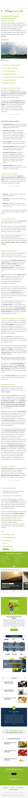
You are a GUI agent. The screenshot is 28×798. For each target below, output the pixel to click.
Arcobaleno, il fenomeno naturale (11, 65)
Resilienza (16, 558)
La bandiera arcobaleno (9, 83)
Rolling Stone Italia (8, 546)
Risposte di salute (13, 789)
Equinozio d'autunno (19, 556)
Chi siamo (5, 787)
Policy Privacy (15, 792)
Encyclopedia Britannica (9, 537)
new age (22, 278)
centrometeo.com (7, 540)
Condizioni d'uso (8, 792)
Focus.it (5, 543)
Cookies (21, 792)
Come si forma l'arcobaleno (10, 68)
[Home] (14, 11)
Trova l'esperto (20, 787)
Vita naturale (5, 549)
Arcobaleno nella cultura (9, 80)
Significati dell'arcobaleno (10, 74)
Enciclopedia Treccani (8, 534)
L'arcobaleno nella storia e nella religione (14, 77)
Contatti (12, 787)
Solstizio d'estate (4, 556)
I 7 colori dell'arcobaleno (9, 71)
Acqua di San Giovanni (5, 558)
